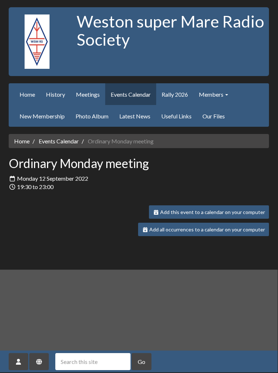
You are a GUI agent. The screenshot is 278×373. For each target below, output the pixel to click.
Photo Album (92, 116)
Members (211, 94)
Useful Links (176, 116)
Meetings (88, 94)
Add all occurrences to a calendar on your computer (206, 229)
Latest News (134, 116)
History (55, 94)
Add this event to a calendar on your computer (212, 212)
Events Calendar (131, 94)
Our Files (213, 116)
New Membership (42, 116)
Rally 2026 (175, 94)
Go (141, 361)
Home (27, 94)
